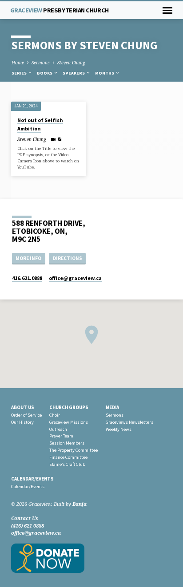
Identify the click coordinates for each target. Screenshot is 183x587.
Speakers (74, 73)
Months (105, 73)
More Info (28, 258)
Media (112, 407)
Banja (79, 503)
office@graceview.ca (36, 532)
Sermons (41, 62)
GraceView (59, 10)
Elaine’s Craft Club (67, 464)
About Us (22, 407)
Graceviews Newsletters (129, 422)
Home (18, 62)
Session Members (66, 443)
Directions (67, 258)
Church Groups (68, 407)
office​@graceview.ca (75, 278)
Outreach (58, 429)
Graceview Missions (68, 422)
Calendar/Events (32, 479)
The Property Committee (73, 450)
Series (20, 73)
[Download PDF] (59, 139)
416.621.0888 (27, 278)
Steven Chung (71, 62)
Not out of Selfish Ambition (40, 124)
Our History (22, 422)
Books (45, 73)
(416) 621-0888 (27, 525)
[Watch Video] (53, 139)
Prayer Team (61, 436)
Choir (54, 415)
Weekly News (118, 429)
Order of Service (26, 415)
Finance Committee (68, 457)
